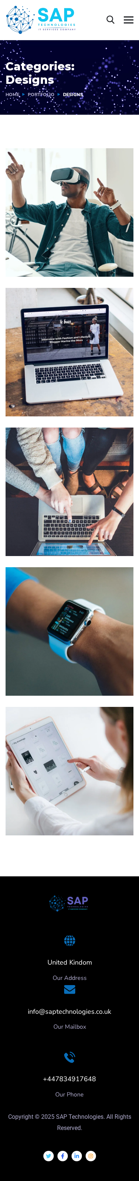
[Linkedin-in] (77, 1156)
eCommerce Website (58, 529)
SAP (47, 261)
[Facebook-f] (62, 1156)
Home (12, 95)
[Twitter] (48, 1156)
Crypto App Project (54, 808)
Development (59, 680)
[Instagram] (91, 1156)
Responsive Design (54, 669)
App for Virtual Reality (60, 250)
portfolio (41, 95)
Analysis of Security (55, 389)
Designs (27, 261)
